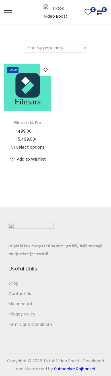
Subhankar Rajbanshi (74, 369)
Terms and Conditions (31, 324)
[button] (45, 70)
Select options (30, 147)
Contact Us (20, 293)
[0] (88, 12)
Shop (13, 283)
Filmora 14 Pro (27, 123)
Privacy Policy (22, 314)
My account (20, 304)
